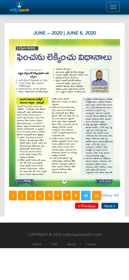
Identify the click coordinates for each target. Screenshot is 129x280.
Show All (109, 195)
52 (96, 195)
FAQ (54, 244)
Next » (109, 206)
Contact (91, 244)
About (71, 244)
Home (37, 244)
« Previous (86, 206)
